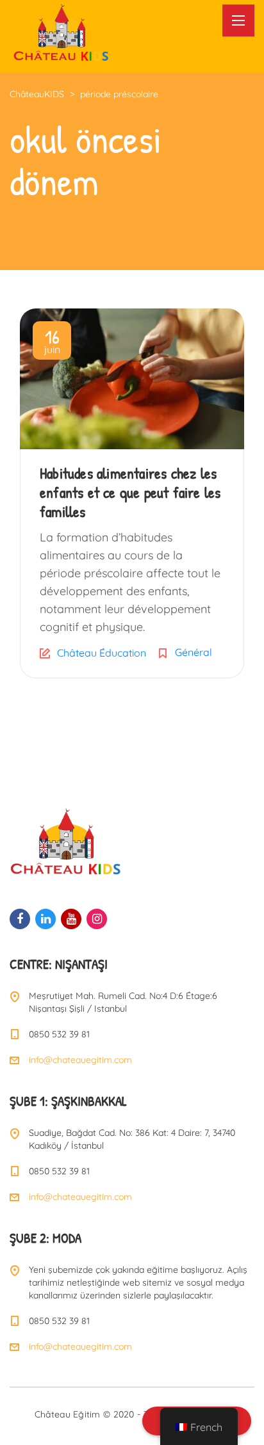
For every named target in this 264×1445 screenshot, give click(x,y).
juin (52, 343)
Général (193, 652)
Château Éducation (101, 652)
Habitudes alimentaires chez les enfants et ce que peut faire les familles (130, 492)
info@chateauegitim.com (80, 1060)
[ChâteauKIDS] (61, 31)
